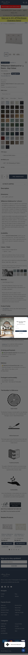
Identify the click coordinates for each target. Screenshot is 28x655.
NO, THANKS (21, 333)
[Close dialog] (27, 317)
